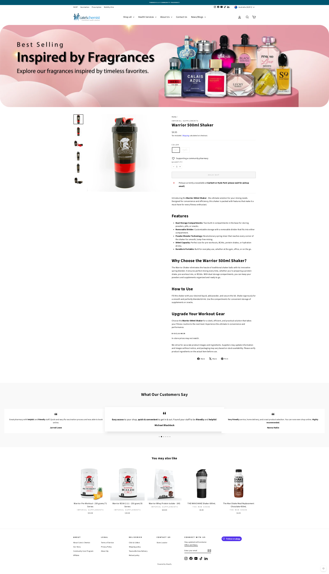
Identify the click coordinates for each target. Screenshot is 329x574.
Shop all (127, 17)
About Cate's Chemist (81, 542)
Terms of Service (107, 542)
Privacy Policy (106, 547)
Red (176, 149)
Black (184, 149)
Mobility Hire (109, 7)
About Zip (105, 551)
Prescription (96, 7)
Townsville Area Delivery (138, 551)
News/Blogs (197, 17)
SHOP (75, 7)
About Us (165, 17)
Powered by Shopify (164, 564)
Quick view (90, 498)
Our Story (77, 547)
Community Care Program (83, 551)
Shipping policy (135, 547)
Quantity (177, 162)
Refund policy (134, 555)
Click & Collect (134, 542)
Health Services (146, 17)
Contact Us (181, 17)
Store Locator (162, 542)
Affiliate (76, 555)
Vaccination (84, 7)
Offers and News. (191, 545)
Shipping (185, 135)
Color (175, 145)
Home (174, 117)
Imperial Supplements (185, 121)
